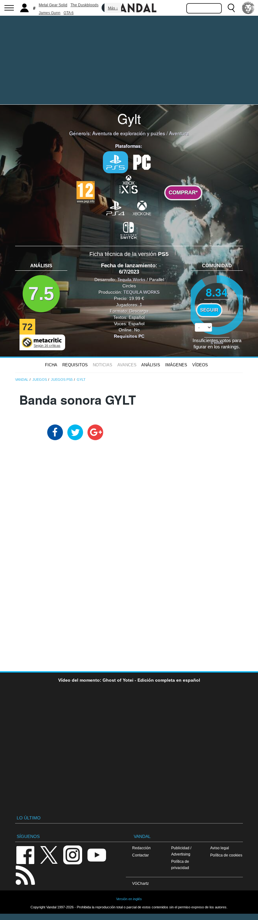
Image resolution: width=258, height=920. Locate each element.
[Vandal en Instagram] (73, 854)
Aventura (179, 133)
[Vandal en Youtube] (97, 854)
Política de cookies (226, 855)
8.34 (217, 292)
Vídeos (200, 365)
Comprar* (183, 193)
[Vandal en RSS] (25, 875)
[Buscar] (231, 8)
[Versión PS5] (115, 162)
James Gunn (49, 13)
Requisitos (75, 365)
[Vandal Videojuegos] (129, 7)
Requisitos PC (129, 336)
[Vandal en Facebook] (25, 854)
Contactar (140, 855)
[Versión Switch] (128, 230)
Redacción (141, 848)
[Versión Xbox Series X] (128, 183)
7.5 (41, 293)
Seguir (209, 310)
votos (217, 342)
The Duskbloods (84, 5)
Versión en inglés (129, 899)
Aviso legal (219, 848)
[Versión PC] (141, 161)
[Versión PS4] (115, 208)
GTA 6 (69, 13)
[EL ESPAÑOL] (248, 8)
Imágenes (176, 365)
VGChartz (140, 883)
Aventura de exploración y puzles (128, 133)
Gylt (129, 118)
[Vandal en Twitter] (49, 854)
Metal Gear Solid (53, 5)
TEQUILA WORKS (141, 292)
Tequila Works (131, 279)
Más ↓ (113, 8)
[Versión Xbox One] (141, 208)
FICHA (51, 365)
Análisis (150, 365)
